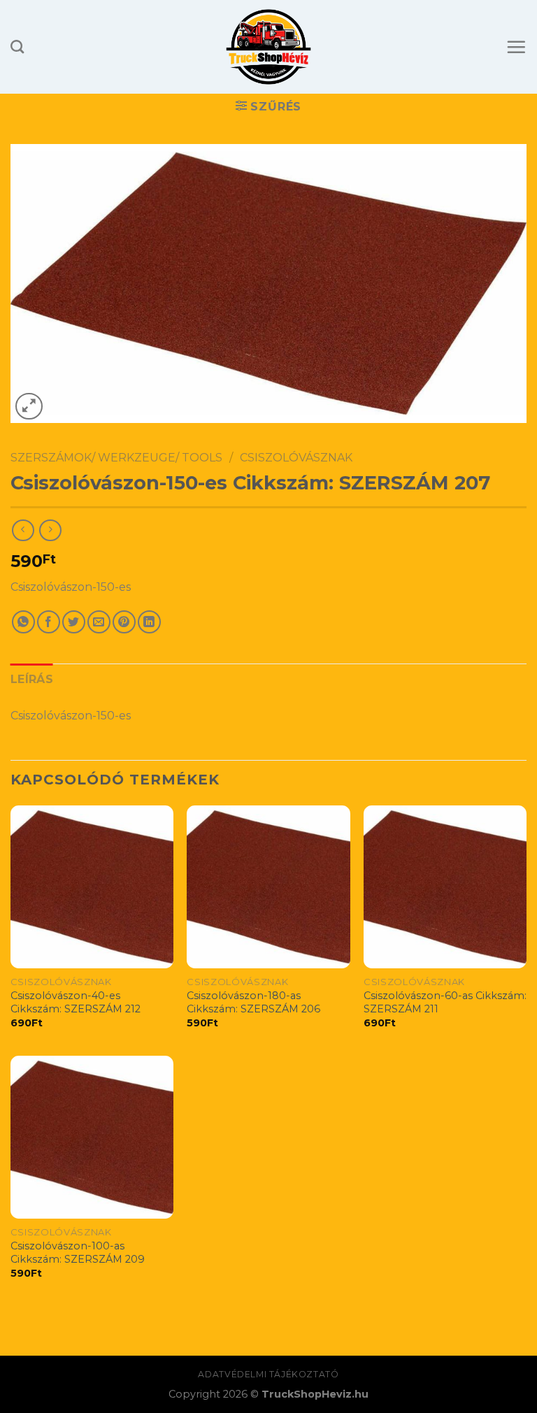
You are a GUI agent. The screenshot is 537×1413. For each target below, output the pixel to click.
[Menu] (516, 46)
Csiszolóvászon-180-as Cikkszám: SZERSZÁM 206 (253, 1002)
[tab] (31, 680)
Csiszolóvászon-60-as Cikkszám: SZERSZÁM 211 (445, 1002)
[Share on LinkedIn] (149, 621)
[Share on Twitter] (73, 621)
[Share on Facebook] (48, 621)
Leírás (31, 679)
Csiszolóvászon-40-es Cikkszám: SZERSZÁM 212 (75, 1002)
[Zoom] (29, 406)
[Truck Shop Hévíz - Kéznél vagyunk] (269, 47)
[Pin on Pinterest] (124, 621)
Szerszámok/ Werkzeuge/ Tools (116, 457)
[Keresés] (17, 46)
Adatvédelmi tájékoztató (268, 1374)
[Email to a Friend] (98, 621)
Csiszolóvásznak (296, 457)
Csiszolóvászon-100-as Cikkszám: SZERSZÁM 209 (77, 1252)
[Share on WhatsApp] (23, 621)
